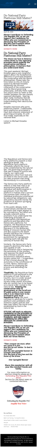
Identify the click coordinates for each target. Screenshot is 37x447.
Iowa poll (6, 422)
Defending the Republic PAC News (18, 377)
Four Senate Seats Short (9, 415)
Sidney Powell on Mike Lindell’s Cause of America (15, 420)
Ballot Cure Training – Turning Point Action (14, 418)
